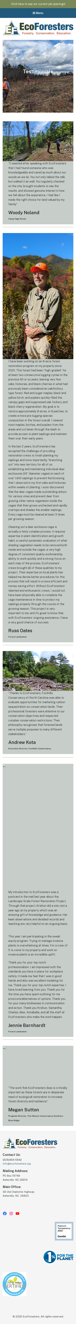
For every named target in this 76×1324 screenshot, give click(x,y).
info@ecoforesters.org (17, 1163)
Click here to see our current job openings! (38, 4)
